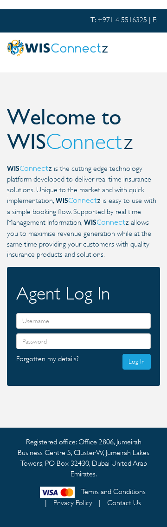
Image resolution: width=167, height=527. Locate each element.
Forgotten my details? (47, 359)
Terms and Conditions (113, 492)
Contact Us (124, 503)
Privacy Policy (72, 503)
